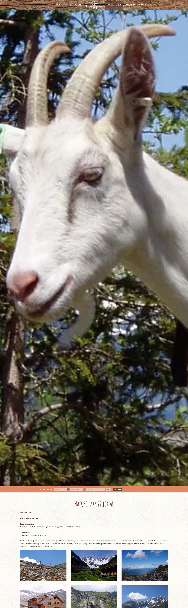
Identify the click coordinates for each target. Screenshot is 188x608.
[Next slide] (183, 248)
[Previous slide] (4, 248)
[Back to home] (94, 5)
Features (68, 5)
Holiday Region (114, 5)
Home (57, 5)
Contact (143, 5)
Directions (130, 5)
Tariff (78, 5)
